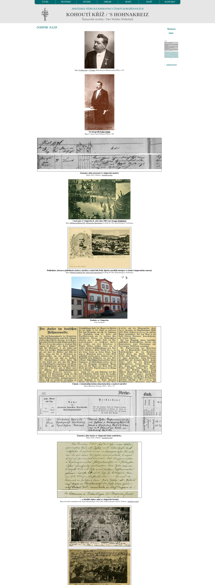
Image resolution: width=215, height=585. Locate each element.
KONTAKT (170, 1)
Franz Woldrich (119, 221)
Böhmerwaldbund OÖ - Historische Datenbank (86, 223)
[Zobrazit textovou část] (171, 49)
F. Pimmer (92, 70)
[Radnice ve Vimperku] (99, 297)
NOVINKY (66, 1)
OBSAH (107, 1)
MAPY (128, 1)
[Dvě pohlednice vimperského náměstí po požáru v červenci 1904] (99, 526)
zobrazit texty (171, 65)
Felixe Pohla (105, 132)
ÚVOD (45, 1)
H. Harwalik (83, 70)
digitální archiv (107, 175)
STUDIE (87, 1)
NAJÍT (149, 1)
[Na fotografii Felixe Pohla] (99, 102)
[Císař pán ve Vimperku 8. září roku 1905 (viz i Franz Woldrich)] (99, 199)
